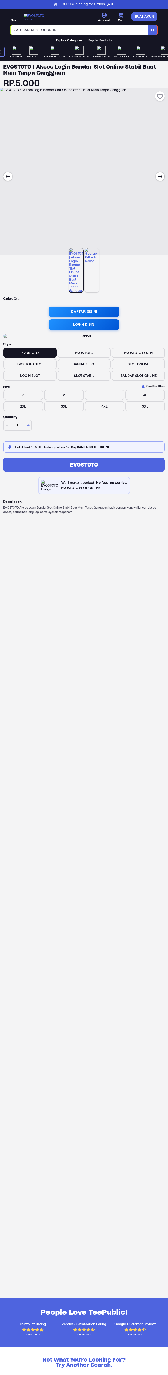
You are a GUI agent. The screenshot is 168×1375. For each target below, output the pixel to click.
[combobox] (79, 30)
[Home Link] (36, 17)
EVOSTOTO (84, 464)
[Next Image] (160, 176)
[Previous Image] (8, 176)
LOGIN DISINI (84, 324)
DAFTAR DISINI (84, 311)
